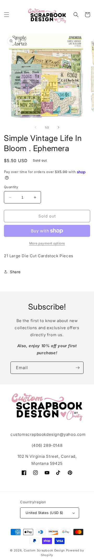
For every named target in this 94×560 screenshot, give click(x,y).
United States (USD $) (44, 513)
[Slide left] (35, 127)
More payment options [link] (47, 243)
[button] (6, 14)
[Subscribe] (77, 368)
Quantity (11, 187)
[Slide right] (58, 127)
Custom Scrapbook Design (44, 550)
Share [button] (15, 272)
